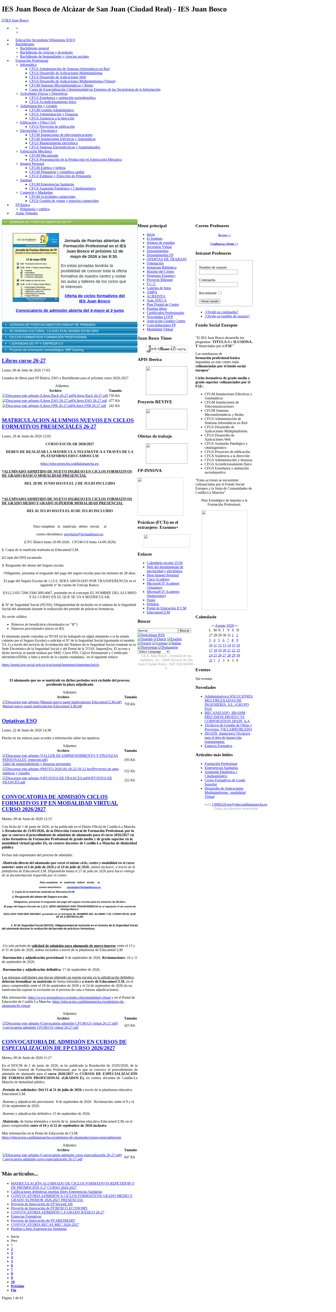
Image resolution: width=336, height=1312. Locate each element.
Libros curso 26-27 (24, 360)
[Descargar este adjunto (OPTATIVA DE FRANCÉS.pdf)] (46, 778)
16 (238, 645)
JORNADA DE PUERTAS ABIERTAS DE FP (40, 222)
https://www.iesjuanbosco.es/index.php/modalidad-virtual (69, 997)
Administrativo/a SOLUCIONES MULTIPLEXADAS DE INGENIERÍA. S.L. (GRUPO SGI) (229, 702)
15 (233, 645)
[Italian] (174, 643)
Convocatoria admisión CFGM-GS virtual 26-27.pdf (40, 1027)
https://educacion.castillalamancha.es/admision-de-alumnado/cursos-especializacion (61, 1137)
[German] (160, 643)
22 (233, 650)
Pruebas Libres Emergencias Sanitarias (39, 1229)
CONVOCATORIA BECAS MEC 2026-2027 (45, 1225)
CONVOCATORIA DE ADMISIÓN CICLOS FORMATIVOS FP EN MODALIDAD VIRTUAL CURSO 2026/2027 (60, 803)
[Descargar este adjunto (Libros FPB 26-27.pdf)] (38, 406)
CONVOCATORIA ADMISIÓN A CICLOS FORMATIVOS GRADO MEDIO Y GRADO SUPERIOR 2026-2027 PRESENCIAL (72, 1198)
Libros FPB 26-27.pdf (90, 406)
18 (215, 650)
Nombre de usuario (213, 267)
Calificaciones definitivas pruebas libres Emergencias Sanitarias (56, 1192)
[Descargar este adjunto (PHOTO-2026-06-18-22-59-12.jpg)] (48, 769)
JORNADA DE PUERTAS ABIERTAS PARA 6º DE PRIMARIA (52, 325)
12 (220, 645)
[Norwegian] (147, 647)
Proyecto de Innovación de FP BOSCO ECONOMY (49, 1208)
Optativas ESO (19, 721)
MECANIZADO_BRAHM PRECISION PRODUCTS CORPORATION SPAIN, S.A (227, 717)
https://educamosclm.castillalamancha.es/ (69, 464)
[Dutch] (160, 639)
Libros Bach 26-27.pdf (91, 396)
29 (233, 655)
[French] (144, 643)
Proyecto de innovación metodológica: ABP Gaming (46, 350)
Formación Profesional (221, 764)
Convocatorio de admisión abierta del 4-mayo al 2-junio (70, 310)
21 (229, 650)
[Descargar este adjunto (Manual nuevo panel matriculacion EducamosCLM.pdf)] (62, 702)
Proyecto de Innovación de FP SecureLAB (42, 1204)
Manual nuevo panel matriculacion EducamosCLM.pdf (42, 706)
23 (238, 650)
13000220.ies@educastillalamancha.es (239, 804)
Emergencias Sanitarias (221, 768)
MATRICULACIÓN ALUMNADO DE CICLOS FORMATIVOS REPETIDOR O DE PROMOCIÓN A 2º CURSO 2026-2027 (72, 1185)
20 (224, 650)
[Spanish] (145, 639)
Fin (13, 1290)
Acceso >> (224, 235)
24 (211, 655)
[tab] (70, 222)
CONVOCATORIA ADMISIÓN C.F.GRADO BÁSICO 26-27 (57, 1212)
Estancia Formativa (218, 746)
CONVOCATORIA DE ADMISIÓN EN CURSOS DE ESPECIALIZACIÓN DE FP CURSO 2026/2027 (64, 1045)
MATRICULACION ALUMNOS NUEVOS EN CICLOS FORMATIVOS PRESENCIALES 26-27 (68, 423)
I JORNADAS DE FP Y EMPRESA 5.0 (36, 343)
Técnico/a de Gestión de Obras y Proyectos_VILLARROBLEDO (228, 727)
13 (224, 645)
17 (211, 650)
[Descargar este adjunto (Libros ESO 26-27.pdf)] (39, 401)
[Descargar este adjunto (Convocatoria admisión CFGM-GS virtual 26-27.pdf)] (60, 1023)
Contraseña (207, 280)
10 (13, 1282)
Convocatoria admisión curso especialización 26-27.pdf (42, 1159)
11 (215, 645)
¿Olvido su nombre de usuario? (227, 316)
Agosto (220, 625)
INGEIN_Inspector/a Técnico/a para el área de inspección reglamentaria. (227, 737)
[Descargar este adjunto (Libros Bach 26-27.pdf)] (39, 396)
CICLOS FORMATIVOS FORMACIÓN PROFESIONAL (48, 337)
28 (229, 655)
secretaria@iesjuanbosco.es (83, 534)
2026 (230, 625)
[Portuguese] (168, 647)
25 (215, 655)
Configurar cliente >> (224, 243)
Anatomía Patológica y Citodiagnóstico (221, 774)
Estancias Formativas (26, 1216)
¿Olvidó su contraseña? (221, 312)
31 (211, 660)
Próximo (17, 1286)
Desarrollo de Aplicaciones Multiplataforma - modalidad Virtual (225, 792)
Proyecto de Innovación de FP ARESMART (43, 1220)
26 (220, 655)
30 (238, 655)
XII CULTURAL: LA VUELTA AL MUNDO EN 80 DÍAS (54, 331)
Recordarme (208, 293)
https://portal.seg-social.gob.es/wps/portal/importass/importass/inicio (50, 665)
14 (229, 645)
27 (224, 655)
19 (220, 650)
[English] (174, 639)
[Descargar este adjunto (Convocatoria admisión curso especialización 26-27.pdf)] (62, 1155)
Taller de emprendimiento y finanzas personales (37, 764)
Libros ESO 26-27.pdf (91, 401)
